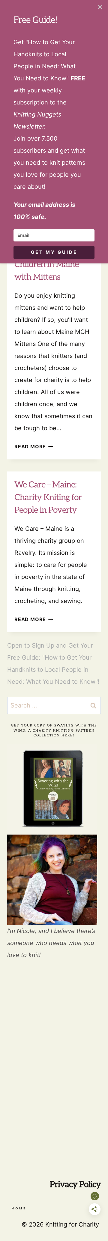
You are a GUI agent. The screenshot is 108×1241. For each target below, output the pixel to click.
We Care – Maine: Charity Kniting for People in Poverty (48, 497)
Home (19, 1208)
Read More (33, 446)
